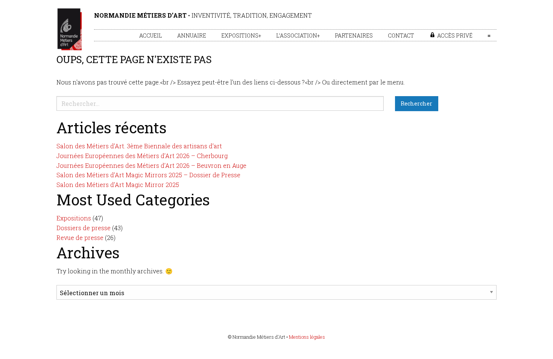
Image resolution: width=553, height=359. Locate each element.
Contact (401, 35)
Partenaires (354, 35)
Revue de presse (79, 237)
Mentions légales (307, 337)
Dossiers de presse (83, 228)
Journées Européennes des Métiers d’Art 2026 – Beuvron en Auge (151, 165)
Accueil (150, 35)
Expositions (239, 35)
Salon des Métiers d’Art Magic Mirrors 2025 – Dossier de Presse (148, 175)
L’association (296, 35)
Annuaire (191, 35)
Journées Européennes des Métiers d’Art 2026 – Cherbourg (142, 156)
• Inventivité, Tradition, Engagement (203, 15)
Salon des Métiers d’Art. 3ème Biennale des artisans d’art (139, 146)
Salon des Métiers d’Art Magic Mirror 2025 (117, 185)
